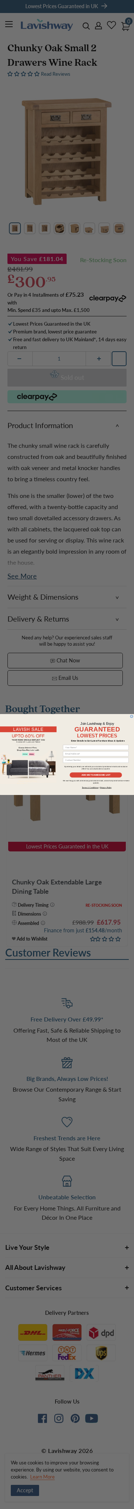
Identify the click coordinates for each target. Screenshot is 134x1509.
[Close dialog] (131, 716)
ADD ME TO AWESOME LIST (96, 775)
